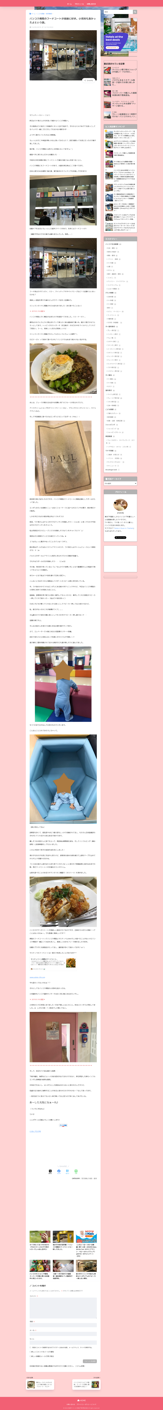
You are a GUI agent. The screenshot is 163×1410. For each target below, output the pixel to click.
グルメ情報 (110, 293)
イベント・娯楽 (113, 259)
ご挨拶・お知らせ (114, 455)
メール (33, 1330)
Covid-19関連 (113, 289)
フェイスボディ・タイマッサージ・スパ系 (120, 441)
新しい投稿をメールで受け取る (42, 1356)
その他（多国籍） (114, 322)
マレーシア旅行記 (114, 398)
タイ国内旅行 (111, 326)
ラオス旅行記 (112, 402)
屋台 (109, 308)
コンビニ (111, 278)
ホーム (69, 4)
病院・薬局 (93, 1178)
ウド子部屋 (110, 451)
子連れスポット (113, 413)
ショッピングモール (115, 432)
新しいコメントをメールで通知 (42, 1352)
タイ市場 (111, 263)
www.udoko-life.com (37, 977)
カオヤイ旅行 (112, 341)
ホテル (110, 270)
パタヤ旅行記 (112, 367)
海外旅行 (109, 390)
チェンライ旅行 (113, 360)
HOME (83, 1400)
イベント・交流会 (114, 458)
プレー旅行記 (112, 330)
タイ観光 (109, 375)
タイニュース (112, 466)
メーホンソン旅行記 (115, 349)
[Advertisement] (63, 99)
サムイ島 (111, 338)
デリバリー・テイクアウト (117, 281)
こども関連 (110, 409)
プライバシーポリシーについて (86, 1404)
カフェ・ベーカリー (115, 311)
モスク (110, 386)
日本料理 (111, 297)
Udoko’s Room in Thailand (123, 528)
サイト (32, 1339)
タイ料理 (111, 300)
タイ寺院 (111, 383)
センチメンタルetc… (115, 462)
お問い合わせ (91, 4)
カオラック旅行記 (114, 353)
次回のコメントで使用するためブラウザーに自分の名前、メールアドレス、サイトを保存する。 (62, 1347)
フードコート (113, 315)
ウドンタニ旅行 (113, 345)
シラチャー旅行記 (114, 371)
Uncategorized (112, 470)
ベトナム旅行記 (113, 394)
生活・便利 (112, 248)
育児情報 (85, 1178)
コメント (34, 1296)
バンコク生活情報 (113, 244)
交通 (110, 267)
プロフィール (79, 4)
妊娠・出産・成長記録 (116, 421)
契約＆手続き (113, 252)
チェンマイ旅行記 (114, 356)
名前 (32, 1321)
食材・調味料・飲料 (115, 274)
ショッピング (111, 425)
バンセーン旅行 (113, 334)
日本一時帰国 (113, 405)
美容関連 (110, 436)
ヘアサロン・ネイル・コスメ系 (119, 447)
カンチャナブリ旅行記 (115, 364)
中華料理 (111, 319)
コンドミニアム (113, 285)
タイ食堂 (111, 304)
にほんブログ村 (35, 1131)
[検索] (135, 12)
